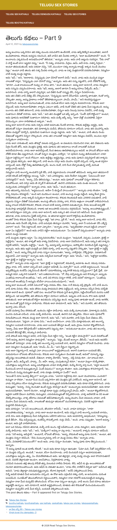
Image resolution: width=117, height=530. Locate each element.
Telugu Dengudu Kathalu (46, 14)
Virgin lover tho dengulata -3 (22, 512)
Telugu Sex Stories (58, 5)
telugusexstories (14, 506)
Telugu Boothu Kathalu (20, 22)
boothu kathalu (16, 503)
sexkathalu (57, 503)
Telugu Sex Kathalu (17, 14)
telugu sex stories (71, 503)
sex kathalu (45, 503)
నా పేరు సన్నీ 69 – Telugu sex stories (25, 509)
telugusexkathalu (90, 503)
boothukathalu (32, 503)
